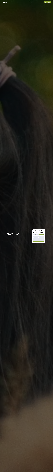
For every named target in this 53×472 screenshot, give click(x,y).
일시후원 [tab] (35, 234)
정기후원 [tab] (40, 234)
